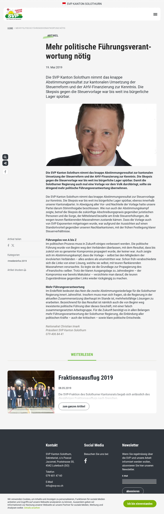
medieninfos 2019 (18, 261)
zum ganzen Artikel (74, 406)
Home (10, 28)
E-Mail (125, 476)
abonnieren (132, 491)
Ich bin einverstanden (139, 503)
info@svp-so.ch (54, 485)
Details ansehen (32, 507)
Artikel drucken (16, 269)
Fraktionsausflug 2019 (85, 377)
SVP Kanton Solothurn (84, 3)
